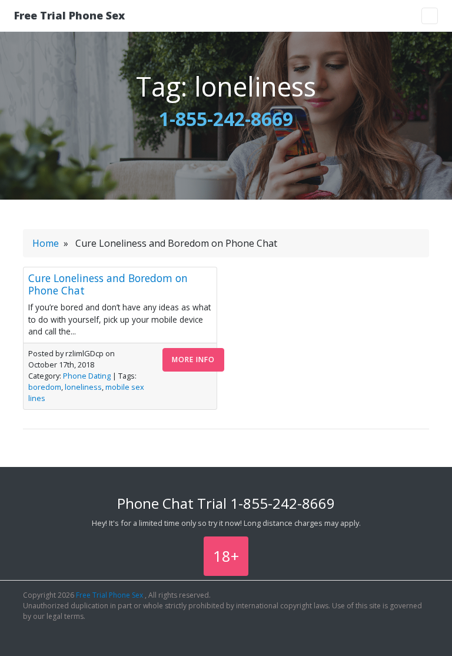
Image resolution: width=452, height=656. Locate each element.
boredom (44, 387)
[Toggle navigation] (429, 16)
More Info (193, 359)
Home (45, 243)
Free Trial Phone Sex (69, 15)
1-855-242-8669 (226, 118)
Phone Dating (87, 375)
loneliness (83, 387)
